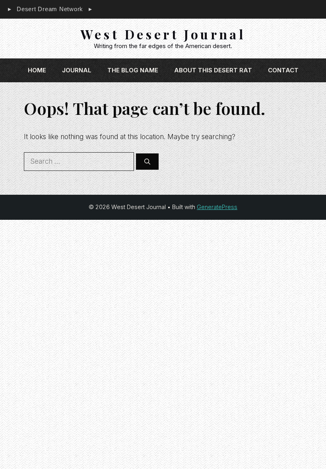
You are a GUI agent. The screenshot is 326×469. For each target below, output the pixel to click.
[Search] (147, 161)
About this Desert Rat (213, 70)
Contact (283, 70)
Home (37, 70)
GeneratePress (217, 207)
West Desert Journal (163, 34)
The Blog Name (132, 70)
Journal (76, 70)
